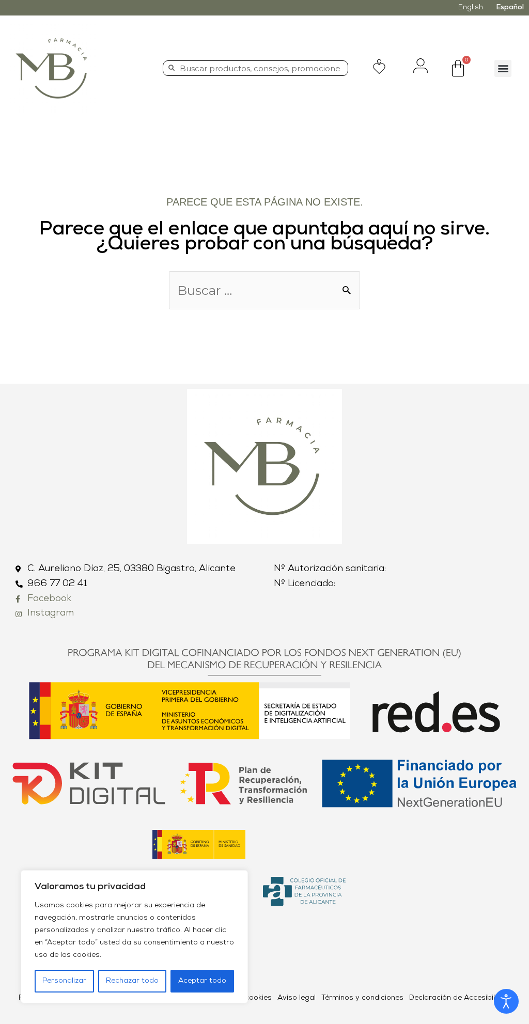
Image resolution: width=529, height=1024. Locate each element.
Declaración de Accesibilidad (459, 998)
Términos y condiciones (362, 998)
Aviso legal (296, 998)
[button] (502, 68)
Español (510, 7)
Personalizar (64, 981)
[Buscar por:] (264, 292)
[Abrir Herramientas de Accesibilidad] (506, 1001)
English (470, 7)
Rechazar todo (132, 981)
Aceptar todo (202, 981)
